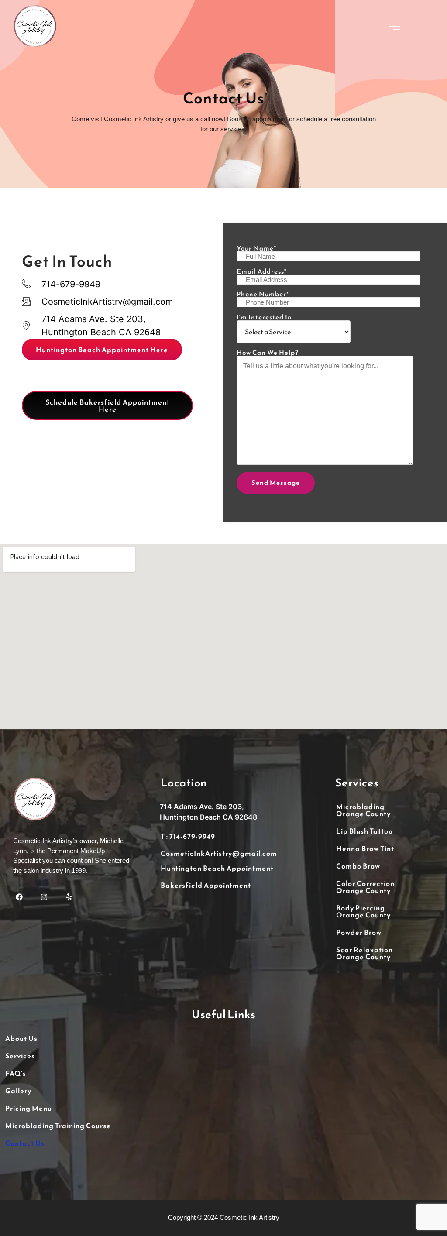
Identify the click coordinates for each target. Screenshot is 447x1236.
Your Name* (256, 249)
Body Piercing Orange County (363, 911)
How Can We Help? (268, 353)
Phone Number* (263, 295)
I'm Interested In (264, 318)
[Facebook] (19, 896)
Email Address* (262, 272)
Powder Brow (359, 932)
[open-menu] (394, 27)
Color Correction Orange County (365, 887)
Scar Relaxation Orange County (364, 953)
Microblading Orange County (363, 810)
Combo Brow (358, 866)
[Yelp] (68, 896)
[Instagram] (43, 896)
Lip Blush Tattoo (364, 831)
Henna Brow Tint (365, 848)
